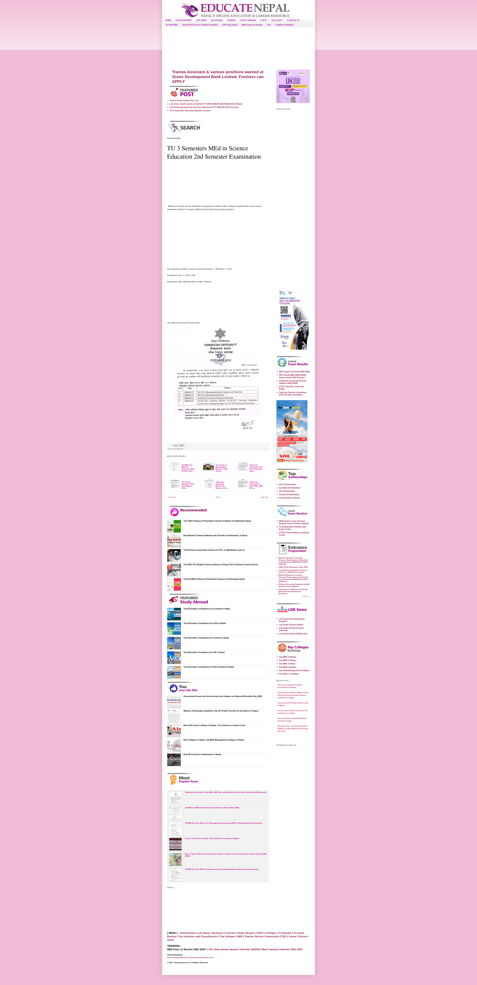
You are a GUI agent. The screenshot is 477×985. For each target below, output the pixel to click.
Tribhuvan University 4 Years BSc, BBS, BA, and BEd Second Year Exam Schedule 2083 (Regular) (226, 792)
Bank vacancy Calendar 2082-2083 (282, 949)
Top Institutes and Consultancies (198, 936)
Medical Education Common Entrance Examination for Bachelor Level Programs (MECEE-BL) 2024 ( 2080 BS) (293, 561)
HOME (168, 20)
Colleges (271, 933)
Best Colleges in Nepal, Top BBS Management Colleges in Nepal (213, 740)
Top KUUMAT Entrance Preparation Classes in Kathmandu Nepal (214, 579)
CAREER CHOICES (284, 25)
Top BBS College (287, 664)
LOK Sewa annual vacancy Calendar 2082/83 (233, 949)
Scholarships (187, 933)
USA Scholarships (287, 484)
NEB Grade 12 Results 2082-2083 (294, 372)
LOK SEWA (201, 20)
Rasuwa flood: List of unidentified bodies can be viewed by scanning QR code (293, 728)
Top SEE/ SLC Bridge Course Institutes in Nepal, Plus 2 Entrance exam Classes (220, 564)
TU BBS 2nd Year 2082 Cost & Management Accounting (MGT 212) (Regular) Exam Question (223, 823)
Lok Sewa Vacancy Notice (291, 625)
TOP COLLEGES (230, 25)
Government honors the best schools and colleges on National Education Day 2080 (222, 696)
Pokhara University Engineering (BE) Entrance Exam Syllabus (294, 585)
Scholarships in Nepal (289, 498)
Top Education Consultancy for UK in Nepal (204, 652)
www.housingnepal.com (177, 957)
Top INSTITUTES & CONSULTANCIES (200, 25)
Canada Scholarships (289, 494)
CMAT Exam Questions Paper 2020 (293, 567)
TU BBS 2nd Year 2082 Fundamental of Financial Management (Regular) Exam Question (222, 869)
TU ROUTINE (171, 25)
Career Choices (298, 936)
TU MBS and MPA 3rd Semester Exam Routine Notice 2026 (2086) (212, 808)
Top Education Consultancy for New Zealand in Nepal (208, 667)
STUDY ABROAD (248, 20)
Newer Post (172, 497)
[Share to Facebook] (181, 445)
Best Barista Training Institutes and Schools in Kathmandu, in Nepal (215, 535)
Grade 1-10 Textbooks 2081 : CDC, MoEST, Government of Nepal (212, 838)
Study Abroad (246, 933)
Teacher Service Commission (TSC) (266, 936)
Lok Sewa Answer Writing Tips (293, 634)
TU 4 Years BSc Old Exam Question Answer (190, 111)
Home (218, 497)
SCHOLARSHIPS (184, 20)
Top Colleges (227, 936)
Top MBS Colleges (287, 657)
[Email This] (174, 445)
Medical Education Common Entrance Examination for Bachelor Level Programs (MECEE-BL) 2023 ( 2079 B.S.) (293, 578)
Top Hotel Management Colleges (294, 670)
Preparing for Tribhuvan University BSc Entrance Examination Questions (293, 591)
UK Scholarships (287, 491)
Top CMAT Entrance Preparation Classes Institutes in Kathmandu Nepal (217, 521)
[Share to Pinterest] (183, 445)
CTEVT (263, 20)
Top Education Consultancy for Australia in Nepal (206, 609)
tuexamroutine (178, 448)
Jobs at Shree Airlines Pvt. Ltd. (184, 100)
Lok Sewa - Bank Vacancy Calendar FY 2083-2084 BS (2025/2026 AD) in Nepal (206, 104)
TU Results (284, 933)
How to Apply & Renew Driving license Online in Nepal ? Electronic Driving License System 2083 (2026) (225, 855)
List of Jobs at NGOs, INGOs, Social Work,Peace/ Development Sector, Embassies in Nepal (293, 695)
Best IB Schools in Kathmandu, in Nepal (202, 754)
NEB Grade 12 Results (252, 25)
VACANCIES (217, 20)
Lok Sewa (203, 933)
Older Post (264, 497)
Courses (230, 933)
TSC (269, 25)
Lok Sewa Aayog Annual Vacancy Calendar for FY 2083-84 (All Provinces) (204, 107)
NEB (239, 936)
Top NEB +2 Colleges (289, 674)
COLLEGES (276, 20)
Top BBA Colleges (287, 667)
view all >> (306, 596)
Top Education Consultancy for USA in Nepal (204, 623)
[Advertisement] (238, 48)
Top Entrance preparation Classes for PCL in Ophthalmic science (214, 550)
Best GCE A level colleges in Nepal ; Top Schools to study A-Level (214, 725)
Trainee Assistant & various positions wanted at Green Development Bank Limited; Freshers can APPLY (218, 77)
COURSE (231, 20)
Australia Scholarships (289, 488)
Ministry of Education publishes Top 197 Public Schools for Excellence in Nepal (220, 711)
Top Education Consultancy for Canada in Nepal (206, 638)
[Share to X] (179, 445)
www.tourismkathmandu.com (201, 957)
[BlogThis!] (176, 445)
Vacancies (217, 933)
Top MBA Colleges (287, 660)
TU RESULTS (293, 20)
